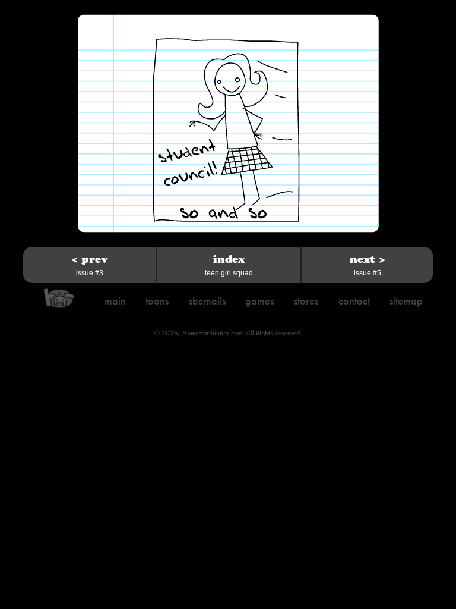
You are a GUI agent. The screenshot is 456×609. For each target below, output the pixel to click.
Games (259, 300)
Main (115, 300)
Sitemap (406, 300)
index (229, 265)
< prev (89, 265)
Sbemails (207, 300)
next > (367, 265)
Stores (306, 300)
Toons (157, 300)
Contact (354, 300)
